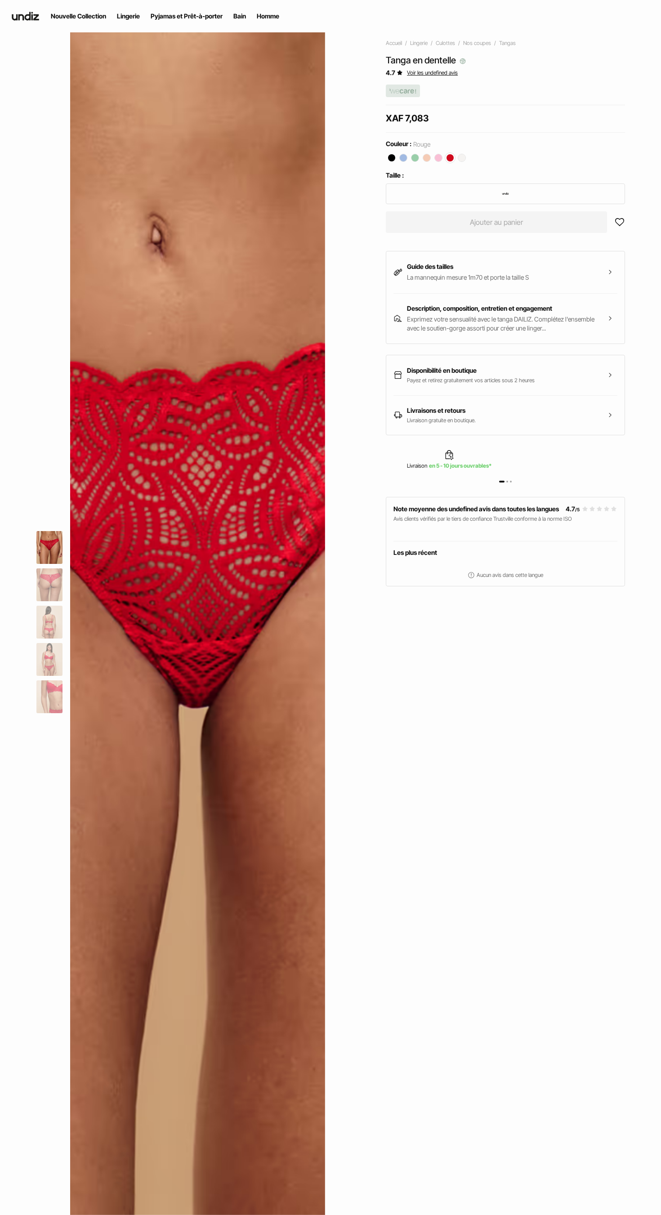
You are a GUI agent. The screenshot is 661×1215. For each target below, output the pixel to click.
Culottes (445, 43)
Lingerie (419, 43)
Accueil (394, 43)
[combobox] (505, 193)
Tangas (507, 43)
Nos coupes (477, 43)
